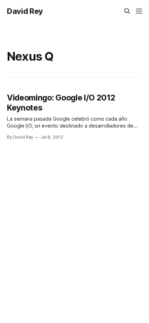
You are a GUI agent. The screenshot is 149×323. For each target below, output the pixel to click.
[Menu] (138, 11)
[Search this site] (127, 11)
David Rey (25, 11)
